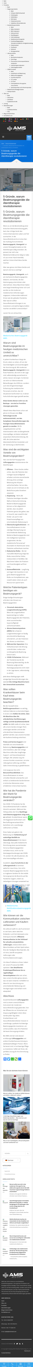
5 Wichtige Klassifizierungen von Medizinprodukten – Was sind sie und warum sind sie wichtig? (14, 1118)
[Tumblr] (22, 1343)
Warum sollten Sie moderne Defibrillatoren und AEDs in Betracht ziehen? (16, 1094)
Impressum (27, 1351)
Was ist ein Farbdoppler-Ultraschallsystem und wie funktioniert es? (16, 1141)
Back (5, 1)
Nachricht (7, 1171)
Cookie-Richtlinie (5, 1353)
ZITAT (29, 138)
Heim (2, 1301)
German (10, 1160)
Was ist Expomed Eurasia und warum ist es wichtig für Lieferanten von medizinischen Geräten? (20, 1237)
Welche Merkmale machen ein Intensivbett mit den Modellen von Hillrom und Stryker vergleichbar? (19, 1221)
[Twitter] (17, 1343)
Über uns (3, 1303)
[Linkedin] (19, 1343)
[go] (27, 1154)
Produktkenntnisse (8, 187)
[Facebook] (14, 1343)
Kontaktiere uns (5, 1312)
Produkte (4, 1305)
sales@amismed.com (10, 1331)
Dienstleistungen (6, 1308)
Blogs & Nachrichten (6, 1310)
